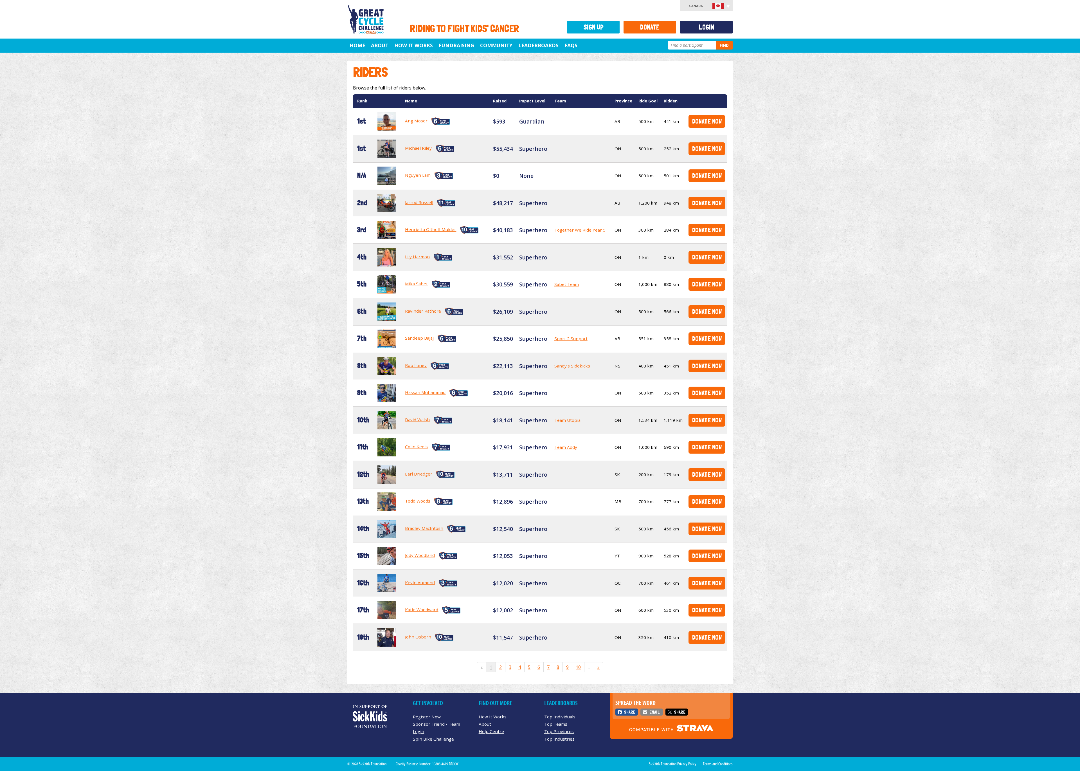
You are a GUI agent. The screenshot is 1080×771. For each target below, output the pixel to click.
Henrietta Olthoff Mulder (430, 229)
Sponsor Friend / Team (436, 724)
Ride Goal (648, 101)
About (379, 45)
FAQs (570, 45)
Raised (500, 101)
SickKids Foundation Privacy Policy (672, 763)
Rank (362, 101)
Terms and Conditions (718, 763)
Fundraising (456, 45)
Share (629, 712)
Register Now (427, 717)
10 (578, 667)
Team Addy (565, 447)
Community (496, 45)
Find (724, 45)
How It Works (413, 45)
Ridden (671, 101)
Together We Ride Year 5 (580, 230)
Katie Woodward (421, 609)
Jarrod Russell (419, 202)
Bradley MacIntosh (424, 528)
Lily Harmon (417, 256)
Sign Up (593, 27)
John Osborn (418, 637)
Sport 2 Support (571, 338)
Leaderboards (538, 45)
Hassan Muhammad (425, 392)
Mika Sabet (416, 283)
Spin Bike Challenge (433, 739)
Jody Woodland (420, 555)
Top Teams (555, 724)
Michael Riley (418, 148)
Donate (650, 27)
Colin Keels (416, 446)
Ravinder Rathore (423, 311)
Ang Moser (416, 121)
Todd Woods (417, 501)
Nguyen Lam (418, 175)
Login (706, 27)
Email (654, 712)
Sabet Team (566, 284)
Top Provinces (559, 731)
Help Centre (491, 731)
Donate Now (707, 121)
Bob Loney (416, 365)
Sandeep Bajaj (419, 338)
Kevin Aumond (420, 582)
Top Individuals (559, 717)
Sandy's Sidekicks (572, 366)
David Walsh (417, 419)
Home (357, 45)
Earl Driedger (418, 474)
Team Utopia (567, 420)
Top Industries (559, 739)
